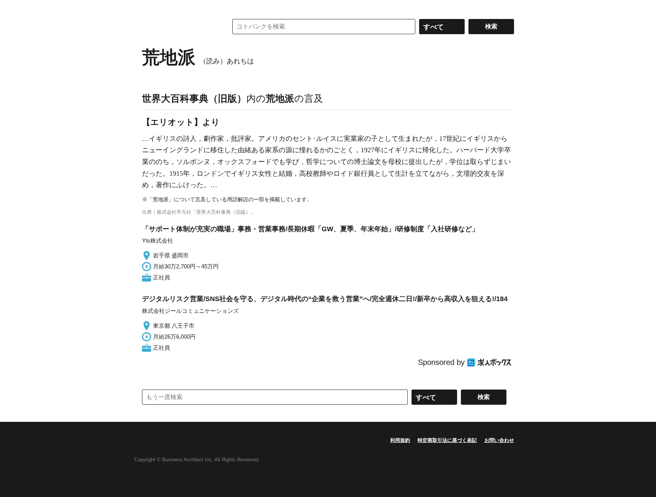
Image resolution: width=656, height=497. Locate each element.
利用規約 (400, 440)
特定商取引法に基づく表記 (447, 440)
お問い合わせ (499, 440)
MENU (149, 7)
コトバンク (179, 26)
